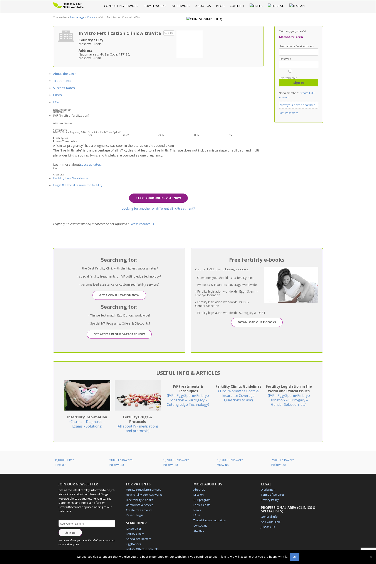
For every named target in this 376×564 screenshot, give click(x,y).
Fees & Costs (201, 505)
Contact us (200, 525)
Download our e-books (257, 322)
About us (203, 6)
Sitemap (198, 530)
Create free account (139, 510)
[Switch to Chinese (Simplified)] (204, 19)
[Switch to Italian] (297, 5)
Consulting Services (121, 6)
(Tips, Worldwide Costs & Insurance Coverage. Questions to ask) (238, 393)
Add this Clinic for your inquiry (189, 43)
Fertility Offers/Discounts (142, 549)
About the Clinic (64, 73)
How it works (154, 6)
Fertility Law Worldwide (70, 178)
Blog (220, 6)
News (197, 510)
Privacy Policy (270, 500)
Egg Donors (133, 544)
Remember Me (288, 77)
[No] (370, 557)
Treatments (62, 80)
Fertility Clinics (135, 534)
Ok (295, 557)
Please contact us (141, 224)
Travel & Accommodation (209, 520)
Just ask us (268, 527)
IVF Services (180, 6)
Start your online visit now (158, 198)
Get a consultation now (119, 295)
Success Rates (64, 88)
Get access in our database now (119, 334)
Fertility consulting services (143, 490)
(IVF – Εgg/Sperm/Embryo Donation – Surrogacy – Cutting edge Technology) (188, 395)
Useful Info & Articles (139, 505)
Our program (201, 500)
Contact (237, 6)
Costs (57, 95)
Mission (198, 495)
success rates (90, 164)
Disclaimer (268, 490)
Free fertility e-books (139, 500)
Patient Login (134, 515)
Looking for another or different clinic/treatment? (158, 208)
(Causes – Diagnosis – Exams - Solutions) (87, 422)
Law (56, 102)
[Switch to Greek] (256, 5)
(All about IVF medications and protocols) (138, 424)
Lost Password (288, 113)
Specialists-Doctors (138, 539)
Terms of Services (273, 495)
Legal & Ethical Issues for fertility (77, 185)
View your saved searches (297, 105)
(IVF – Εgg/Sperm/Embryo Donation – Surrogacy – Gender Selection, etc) (289, 395)
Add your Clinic (270, 522)
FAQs (196, 515)
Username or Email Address (296, 46)
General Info (269, 517)
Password (285, 59)
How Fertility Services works (144, 495)
